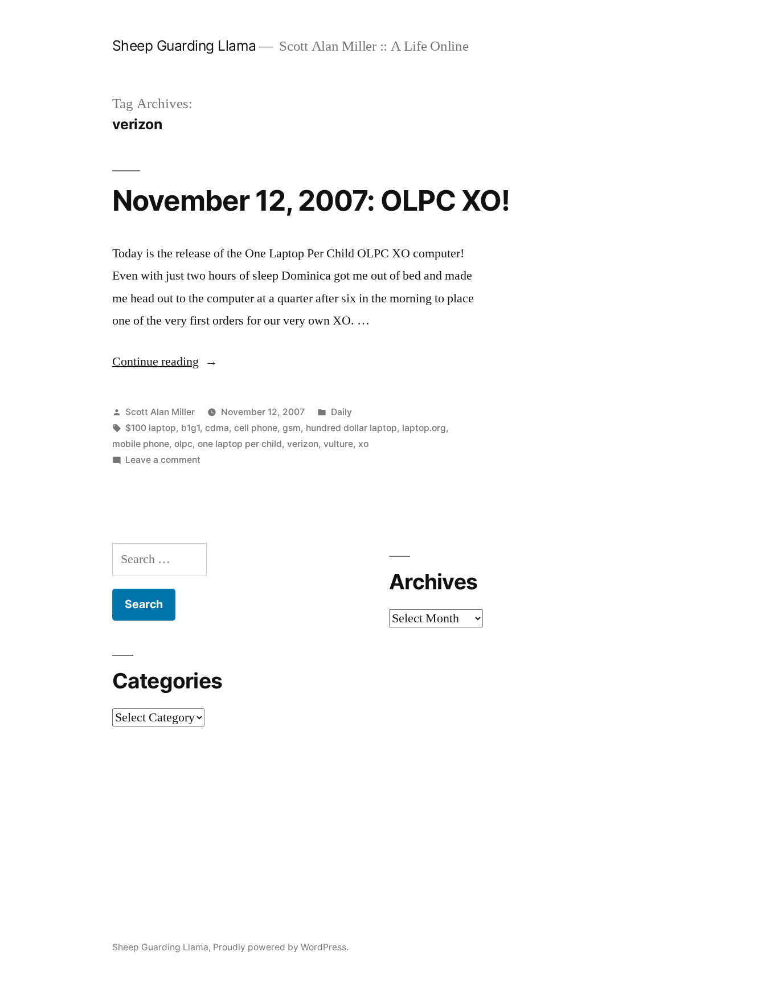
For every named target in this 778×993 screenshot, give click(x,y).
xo (363, 443)
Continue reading (165, 362)
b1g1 (190, 427)
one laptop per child (240, 443)
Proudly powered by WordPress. (281, 947)
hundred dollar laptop (351, 427)
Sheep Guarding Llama (184, 45)
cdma (217, 427)
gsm (291, 427)
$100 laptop (150, 427)
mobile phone (140, 443)
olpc (183, 443)
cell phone (255, 427)
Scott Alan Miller (160, 412)
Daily (341, 412)
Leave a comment (162, 459)
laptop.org (424, 427)
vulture (338, 443)
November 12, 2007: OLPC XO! (311, 200)
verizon (302, 443)
